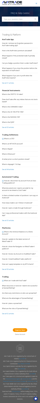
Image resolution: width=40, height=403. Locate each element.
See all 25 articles (8, 220)
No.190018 (24, 389)
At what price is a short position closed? (16, 159)
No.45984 (32, 374)
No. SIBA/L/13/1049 (24, 364)
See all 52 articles (8, 314)
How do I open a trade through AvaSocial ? (17, 208)
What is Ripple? (7, 149)
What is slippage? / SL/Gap (11, 164)
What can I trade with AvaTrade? (15, 281)
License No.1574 (32, 381)
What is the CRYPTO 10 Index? (12, 94)
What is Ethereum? (8, 154)
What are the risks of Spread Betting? (15, 308)
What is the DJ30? (8, 122)
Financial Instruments (11, 90)
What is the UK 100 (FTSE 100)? (13, 112)
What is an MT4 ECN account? (12, 144)
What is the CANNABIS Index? (12, 107)
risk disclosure (16, 391)
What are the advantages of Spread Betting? (17, 298)
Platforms (6, 228)
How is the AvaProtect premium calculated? (17, 51)
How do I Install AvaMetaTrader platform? (16, 259)
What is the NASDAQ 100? (11, 117)
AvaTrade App (8, 39)
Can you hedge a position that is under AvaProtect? (20, 63)
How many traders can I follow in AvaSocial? (17, 203)
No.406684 (21, 369)
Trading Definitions (10, 135)
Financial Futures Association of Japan (14, 381)
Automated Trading (10, 177)
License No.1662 (26, 379)
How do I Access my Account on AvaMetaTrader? (19, 254)
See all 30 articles (8, 269)
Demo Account (20, 334)
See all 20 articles (8, 127)
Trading (5, 277)
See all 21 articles (8, 83)
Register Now (20, 330)
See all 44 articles (8, 169)
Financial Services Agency (13, 379)
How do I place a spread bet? (12, 303)
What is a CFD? (9, 139)
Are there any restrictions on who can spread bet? (19, 293)
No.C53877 (22, 359)
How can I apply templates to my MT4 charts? (18, 264)
